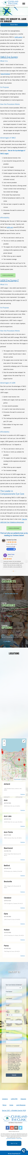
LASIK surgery (18, 37)
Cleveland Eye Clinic (11, 540)
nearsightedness (5, 74)
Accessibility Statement (10, 1138)
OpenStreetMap (18, 779)
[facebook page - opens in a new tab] (8, 1128)
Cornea (11, 1105)
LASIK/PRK (14, 1099)
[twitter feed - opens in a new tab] (20, 1128)
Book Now (14, 24)
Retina (4, 1105)
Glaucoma (23, 1099)
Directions (23, 794)
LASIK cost (10, 227)
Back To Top (14, 1143)
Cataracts (5, 1099)
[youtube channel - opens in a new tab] (12, 1128)
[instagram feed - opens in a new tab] (16, 1128)
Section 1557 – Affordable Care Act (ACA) (14, 1110)
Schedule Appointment (7, 275)
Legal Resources (20, 1105)
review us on (10, 549)
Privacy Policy (19, 1138)
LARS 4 (9, 554)
